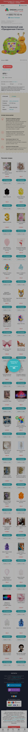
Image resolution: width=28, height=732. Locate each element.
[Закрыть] (20, 359)
